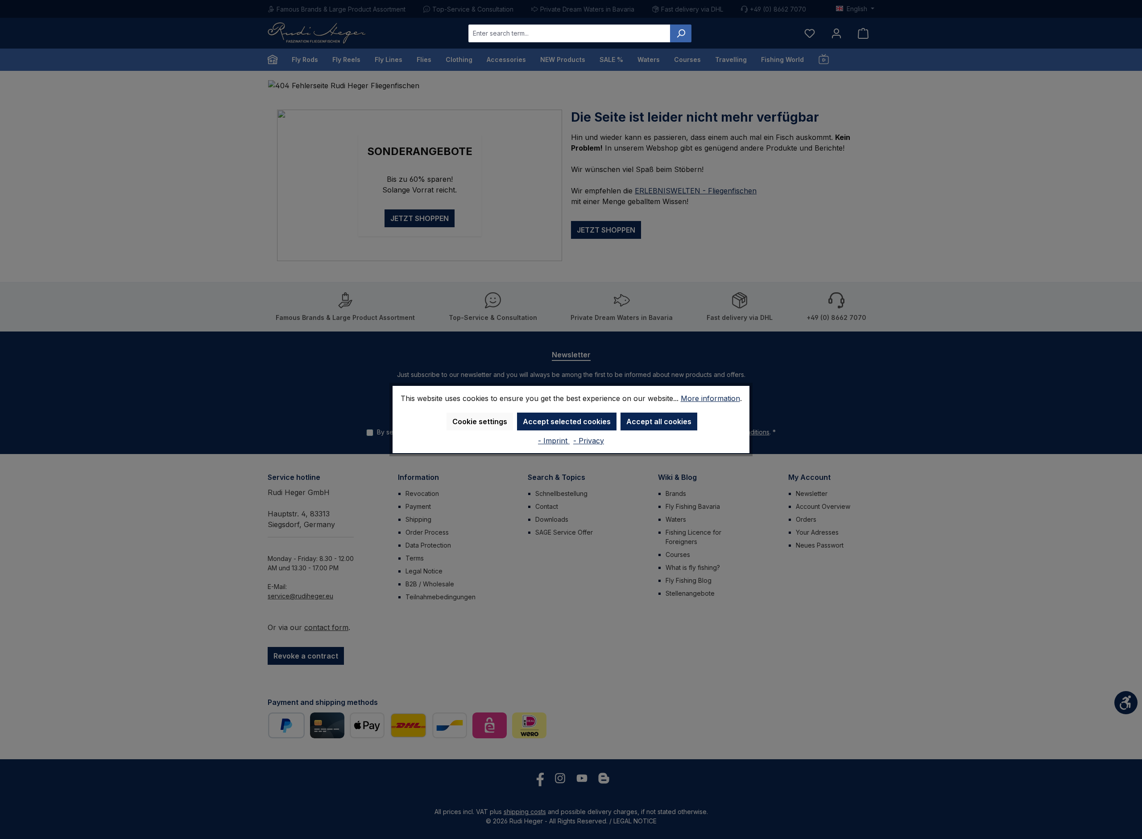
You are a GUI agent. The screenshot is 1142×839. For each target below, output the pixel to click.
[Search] (680, 33)
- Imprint (554, 440)
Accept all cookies (658, 421)
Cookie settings (479, 421)
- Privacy (588, 440)
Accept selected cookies (567, 421)
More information (710, 398)
